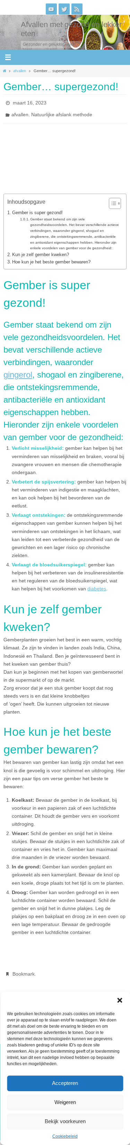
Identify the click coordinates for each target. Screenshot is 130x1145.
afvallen (19, 71)
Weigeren (65, 1102)
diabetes (96, 585)
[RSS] (77, 9)
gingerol (17, 371)
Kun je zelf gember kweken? (40, 250)
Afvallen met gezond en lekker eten (71, 29)
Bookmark (23, 969)
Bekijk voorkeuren (65, 1121)
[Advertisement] (68, 144)
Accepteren (65, 1083)
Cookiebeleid (65, 1136)
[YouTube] (51, 9)
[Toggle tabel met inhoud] (111, 199)
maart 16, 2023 (29, 102)
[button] (119, 1000)
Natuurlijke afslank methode (61, 112)
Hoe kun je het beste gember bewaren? (51, 258)
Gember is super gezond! (38, 208)
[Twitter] (64, 9)
